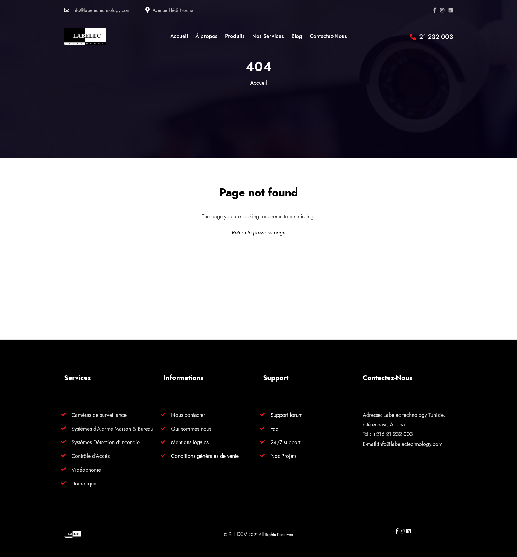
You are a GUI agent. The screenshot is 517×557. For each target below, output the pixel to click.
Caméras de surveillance (99, 415)
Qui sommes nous (191, 428)
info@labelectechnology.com (101, 10)
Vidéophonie (86, 469)
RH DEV (238, 534)
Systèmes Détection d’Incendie (106, 442)
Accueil (258, 83)
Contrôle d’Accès (91, 456)
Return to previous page (258, 232)
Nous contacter (188, 415)
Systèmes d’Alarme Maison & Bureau (112, 428)
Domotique (84, 483)
